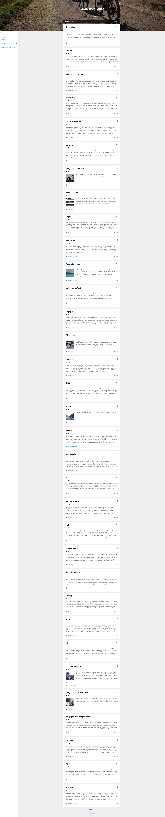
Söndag (69, 596)
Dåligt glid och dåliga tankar (78, 717)
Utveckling (70, 27)
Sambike (95, 16)
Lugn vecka (71, 217)
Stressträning (72, 548)
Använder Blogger (92, 813)
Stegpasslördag (72, 454)
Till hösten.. (71, 335)
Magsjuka (70, 311)
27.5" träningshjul (73, 666)
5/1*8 (68, 619)
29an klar (70, 359)
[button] (117, 27)
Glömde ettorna (72, 501)
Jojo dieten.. (71, 240)
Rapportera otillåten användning (8, 47)
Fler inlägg (91, 809)
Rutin (68, 383)
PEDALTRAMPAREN (92, 8)
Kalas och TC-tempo (74, 74)
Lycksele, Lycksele (72, 685)
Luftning (69, 145)
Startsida (88, 16)
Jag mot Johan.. (73, 264)
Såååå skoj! (70, 98)
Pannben (69, 740)
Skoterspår (70, 787)
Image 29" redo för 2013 (76, 168)
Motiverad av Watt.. (74, 288)
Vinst (68, 764)
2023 (2, 35)
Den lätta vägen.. (73, 572)
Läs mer (116, 43)
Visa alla (116, 21)
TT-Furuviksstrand (74, 121)
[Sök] (119, 3)
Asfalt (68, 406)
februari (4, 37)
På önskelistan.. (72, 193)
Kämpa (69, 50)
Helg (68, 643)
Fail (67, 525)
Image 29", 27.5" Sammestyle (78, 692)
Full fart (69, 430)
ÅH (67, 478)
